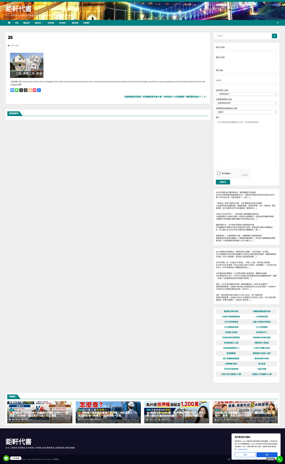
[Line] (6, 458)
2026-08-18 (16, 419)
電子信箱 (219, 70)
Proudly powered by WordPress (16, 459)
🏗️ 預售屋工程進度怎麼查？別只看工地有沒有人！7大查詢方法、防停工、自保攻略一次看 (107, 414)
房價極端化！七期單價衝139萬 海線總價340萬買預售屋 (239, 236)
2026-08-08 (84, 419)
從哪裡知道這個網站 (226, 108)
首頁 (16, 23)
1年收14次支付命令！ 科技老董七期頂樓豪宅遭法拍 (237, 214)
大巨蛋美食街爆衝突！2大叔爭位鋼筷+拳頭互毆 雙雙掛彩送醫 (241, 273)
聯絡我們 (26, 23)
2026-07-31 (153, 419)
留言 (217, 117)
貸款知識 (75, 23)
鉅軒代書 (19, 9)
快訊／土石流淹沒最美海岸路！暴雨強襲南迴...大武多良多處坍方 (242, 284)
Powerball (28, 419)
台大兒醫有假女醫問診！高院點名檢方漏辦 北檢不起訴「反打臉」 (243, 252)
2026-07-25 (221, 419)
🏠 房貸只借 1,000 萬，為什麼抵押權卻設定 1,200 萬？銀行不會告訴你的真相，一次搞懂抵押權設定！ (175, 414)
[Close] (279, 434)
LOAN (148, 410)
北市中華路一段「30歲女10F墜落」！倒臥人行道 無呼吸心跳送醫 (243, 262)
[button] (278, 23)
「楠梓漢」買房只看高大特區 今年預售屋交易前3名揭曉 (239, 203)
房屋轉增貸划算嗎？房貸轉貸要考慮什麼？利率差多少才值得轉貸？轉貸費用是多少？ (164, 97)
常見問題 (51, 23)
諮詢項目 (222, 90)
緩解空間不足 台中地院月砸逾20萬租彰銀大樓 (235, 225)
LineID (218, 80)
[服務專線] (279, 459)
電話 (220, 57)
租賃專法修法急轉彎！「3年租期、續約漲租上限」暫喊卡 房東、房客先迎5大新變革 (245, 414)
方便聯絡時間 (224, 99)
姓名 (220, 47)
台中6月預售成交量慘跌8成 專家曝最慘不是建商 (236, 192)
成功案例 (62, 23)
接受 (267, 455)
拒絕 (245, 455)
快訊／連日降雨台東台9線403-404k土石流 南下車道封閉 (239, 295)
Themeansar (47, 459)
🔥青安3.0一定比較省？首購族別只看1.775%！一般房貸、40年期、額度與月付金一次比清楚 (38, 414)
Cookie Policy (243, 449)
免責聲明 (86, 23)
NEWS (11, 410)
